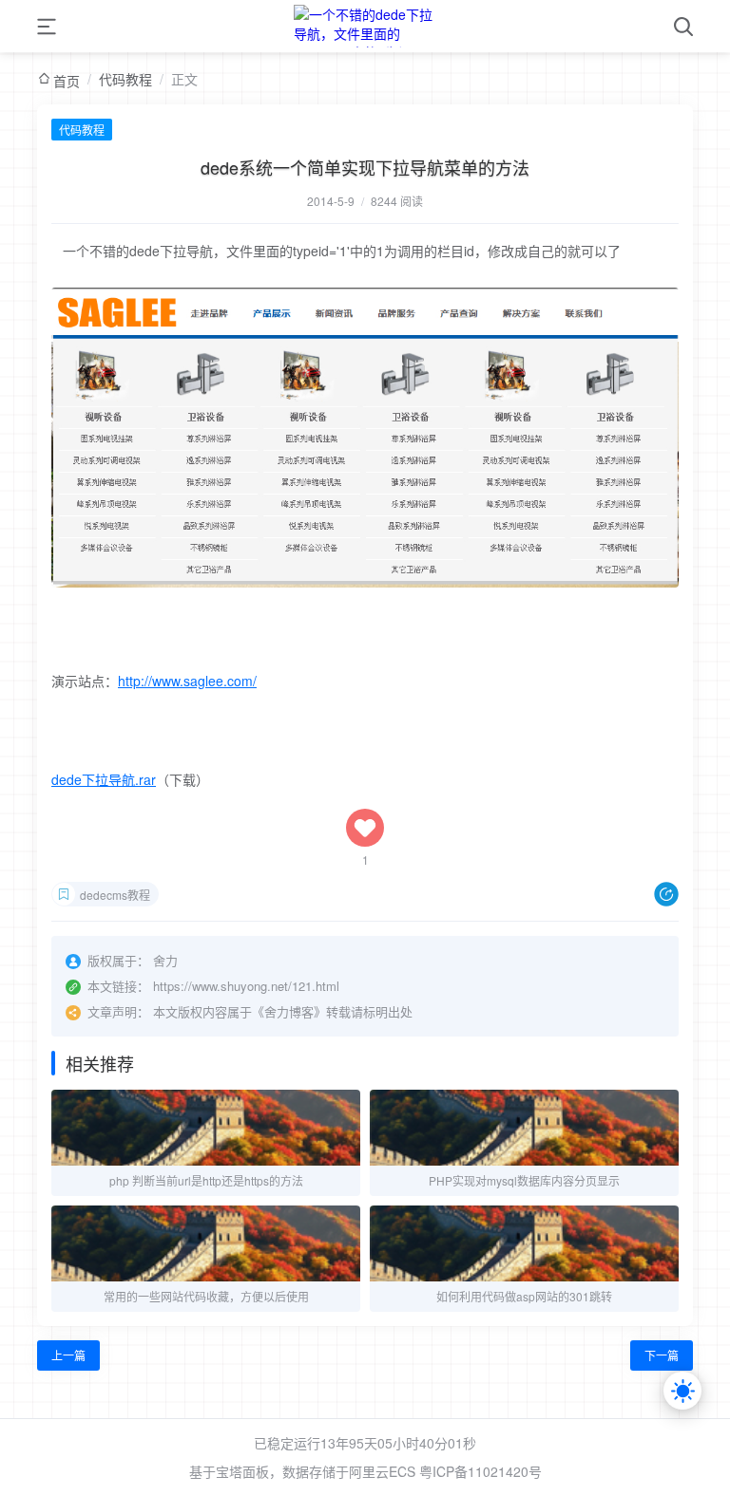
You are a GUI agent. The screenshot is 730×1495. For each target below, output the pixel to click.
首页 (66, 80)
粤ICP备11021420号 (480, 1471)
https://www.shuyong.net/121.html (246, 986)
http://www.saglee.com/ (187, 680)
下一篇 (661, 1355)
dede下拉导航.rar (103, 779)
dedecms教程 (115, 895)
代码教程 (125, 78)
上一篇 (68, 1355)
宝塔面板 (242, 1471)
